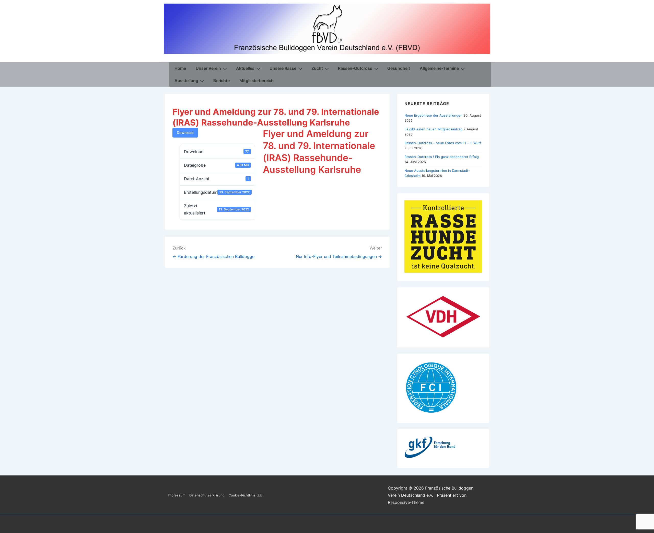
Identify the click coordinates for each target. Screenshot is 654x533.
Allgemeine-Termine (439, 68)
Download (185, 132)
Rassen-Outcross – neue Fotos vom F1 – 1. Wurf (442, 143)
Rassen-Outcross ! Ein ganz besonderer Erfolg (441, 157)
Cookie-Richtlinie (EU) (246, 495)
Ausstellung (186, 80)
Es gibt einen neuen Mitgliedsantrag (433, 129)
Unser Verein (208, 68)
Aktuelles (245, 68)
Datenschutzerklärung (207, 495)
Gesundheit (398, 68)
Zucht (317, 68)
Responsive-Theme (406, 502)
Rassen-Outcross (355, 68)
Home (180, 68)
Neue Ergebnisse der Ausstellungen (433, 115)
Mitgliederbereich (256, 80)
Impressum (176, 495)
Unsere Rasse (283, 68)
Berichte (221, 80)
